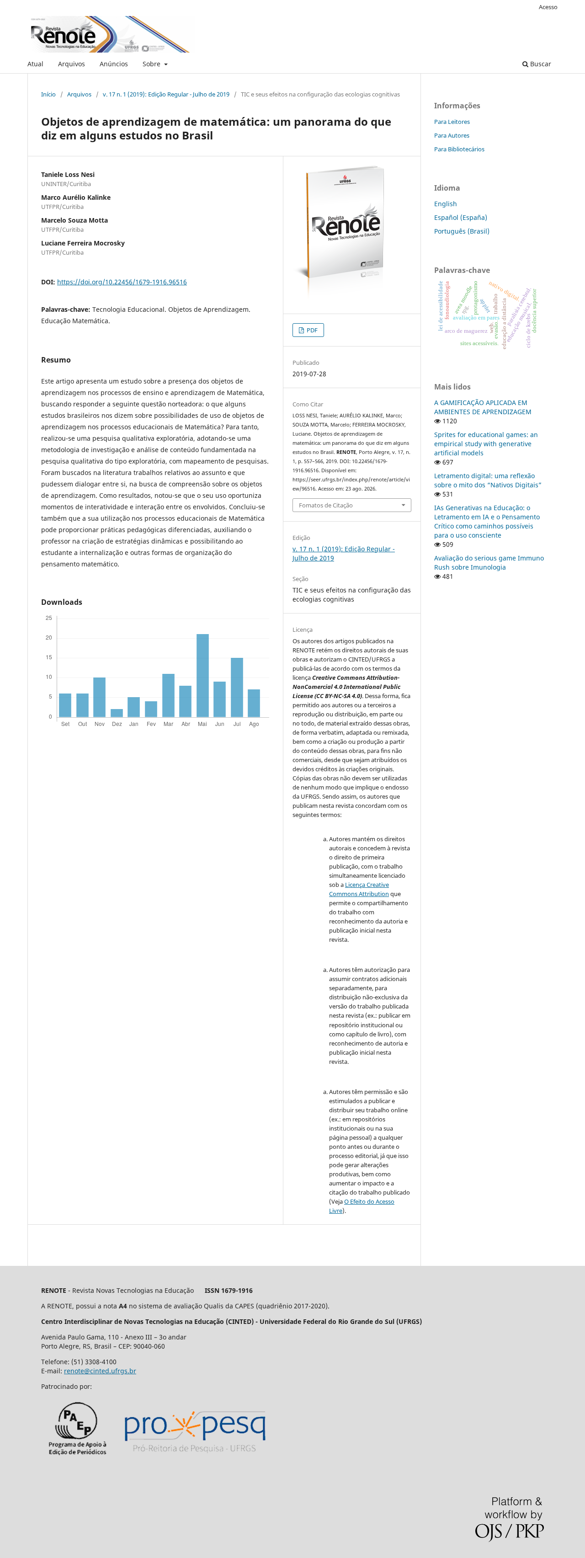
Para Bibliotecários (459, 149)
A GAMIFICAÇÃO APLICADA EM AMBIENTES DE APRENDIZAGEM (483, 407)
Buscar (539, 63)
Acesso (548, 7)
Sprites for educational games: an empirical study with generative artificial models (486, 443)
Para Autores (451, 135)
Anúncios (114, 63)
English (445, 203)
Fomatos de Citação (326, 505)
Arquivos (71, 63)
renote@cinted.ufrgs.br (100, 1370)
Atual (35, 63)
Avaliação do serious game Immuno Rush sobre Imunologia (489, 562)
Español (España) (460, 217)
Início (48, 94)
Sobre (152, 63)
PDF (311, 330)
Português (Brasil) (461, 231)
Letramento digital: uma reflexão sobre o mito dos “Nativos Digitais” (488, 480)
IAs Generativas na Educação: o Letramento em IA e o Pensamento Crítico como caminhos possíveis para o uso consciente (487, 521)
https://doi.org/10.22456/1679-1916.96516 (122, 281)
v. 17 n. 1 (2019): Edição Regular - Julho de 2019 (166, 94)
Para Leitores (452, 121)
